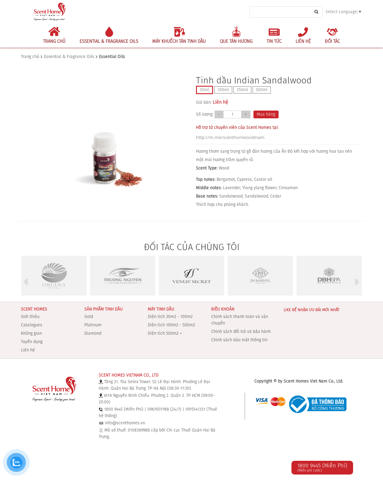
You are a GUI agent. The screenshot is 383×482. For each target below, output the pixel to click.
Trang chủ (54, 41)
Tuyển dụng (31, 342)
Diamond (92, 333)
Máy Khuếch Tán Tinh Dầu (179, 41)
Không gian (31, 333)
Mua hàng (266, 114)
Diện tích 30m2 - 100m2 (170, 317)
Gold (88, 317)
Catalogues (31, 325)
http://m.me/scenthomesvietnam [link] (230, 137)
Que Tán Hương (236, 41)
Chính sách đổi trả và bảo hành (241, 332)
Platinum (92, 325)
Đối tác (332, 41)
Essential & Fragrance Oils (109, 41)
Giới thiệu (30, 317)
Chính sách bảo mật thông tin (239, 340)
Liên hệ (303, 41)
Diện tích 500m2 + (165, 333)
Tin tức (274, 41)
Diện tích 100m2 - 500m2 (171, 325)
